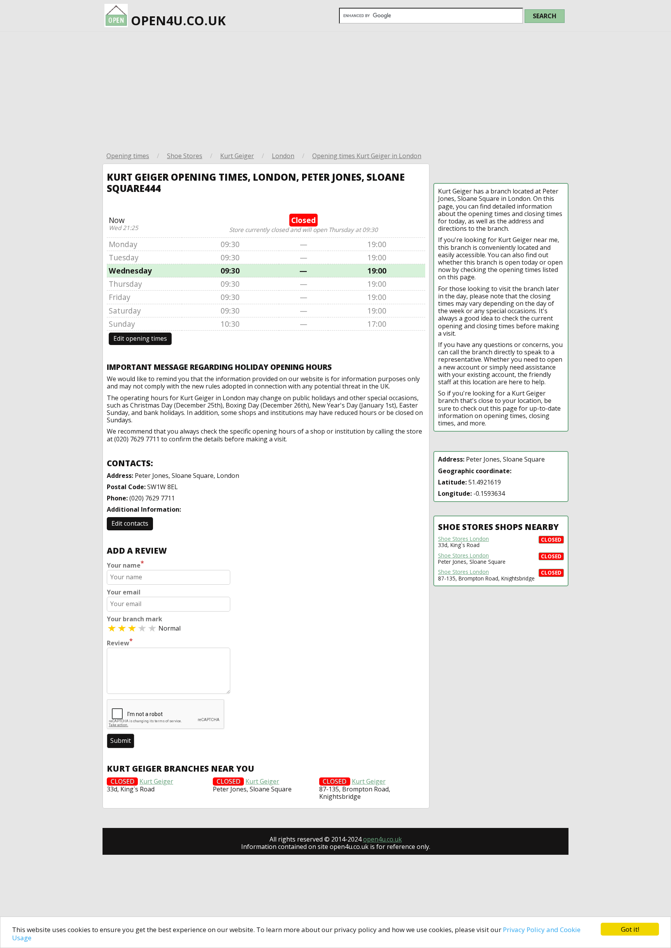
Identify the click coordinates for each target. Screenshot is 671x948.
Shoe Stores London (463, 539)
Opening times (127, 156)
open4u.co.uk (177, 20)
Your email (124, 592)
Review (120, 642)
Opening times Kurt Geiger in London (366, 156)
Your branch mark (134, 619)
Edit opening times (140, 339)
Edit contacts (129, 523)
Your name (125, 564)
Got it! (630, 929)
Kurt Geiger (237, 156)
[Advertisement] (335, 90)
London (283, 156)
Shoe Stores (184, 156)
